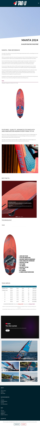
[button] (38, 3)
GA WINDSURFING (4, 401)
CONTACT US (3, 412)
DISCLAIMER (3, 393)
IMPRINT (2, 392)
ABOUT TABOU (3, 390)
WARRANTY (3, 413)
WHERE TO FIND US (4, 414)
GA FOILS (2, 402)
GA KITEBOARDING (4, 404)
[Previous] (7, 104)
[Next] (33, 104)
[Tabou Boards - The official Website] (20, 3)
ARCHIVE (2, 410)
